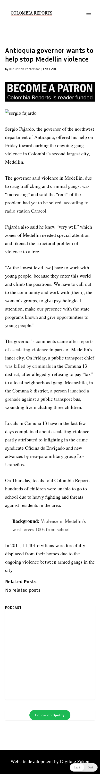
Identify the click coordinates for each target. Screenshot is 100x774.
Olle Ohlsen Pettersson (25, 69)
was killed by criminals (28, 366)
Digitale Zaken (74, 761)
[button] (84, 767)
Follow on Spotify (50, 715)
